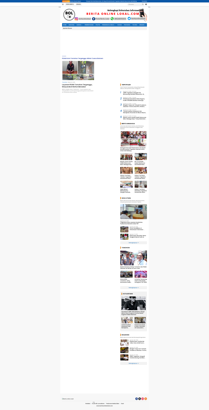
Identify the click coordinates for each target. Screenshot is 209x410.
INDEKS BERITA (70, 4)
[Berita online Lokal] (104, 14)
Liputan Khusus (67, 28)
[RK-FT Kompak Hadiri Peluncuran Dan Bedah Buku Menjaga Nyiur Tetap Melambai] (141, 156)
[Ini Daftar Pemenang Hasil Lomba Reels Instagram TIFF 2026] (141, 274)
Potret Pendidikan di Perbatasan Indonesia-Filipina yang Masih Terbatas (138, 228)
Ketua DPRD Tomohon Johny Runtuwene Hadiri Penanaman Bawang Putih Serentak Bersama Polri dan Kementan (126, 280)
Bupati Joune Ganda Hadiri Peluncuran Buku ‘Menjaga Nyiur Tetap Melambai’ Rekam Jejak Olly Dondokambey (134, 118)
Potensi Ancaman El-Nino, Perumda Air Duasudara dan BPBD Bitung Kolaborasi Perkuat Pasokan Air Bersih (140, 326)
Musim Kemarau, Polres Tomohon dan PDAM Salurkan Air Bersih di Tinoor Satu (133, 267)
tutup (60, 7)
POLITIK (98, 25)
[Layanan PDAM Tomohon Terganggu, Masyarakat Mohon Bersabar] (78, 70)
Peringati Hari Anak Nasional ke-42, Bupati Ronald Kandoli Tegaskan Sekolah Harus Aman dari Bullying (91, 1)
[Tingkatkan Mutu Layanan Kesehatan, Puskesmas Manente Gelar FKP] (133, 211)
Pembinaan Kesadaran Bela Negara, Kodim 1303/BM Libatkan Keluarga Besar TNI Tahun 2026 (134, 99)
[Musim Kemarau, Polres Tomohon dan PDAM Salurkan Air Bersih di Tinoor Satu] (133, 257)
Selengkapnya (133, 243)
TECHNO (134, 25)
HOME (64, 25)
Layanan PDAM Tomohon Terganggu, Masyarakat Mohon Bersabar (77, 85)
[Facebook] (136, 398)
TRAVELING (127, 25)
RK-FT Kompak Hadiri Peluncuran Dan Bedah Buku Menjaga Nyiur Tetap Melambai (141, 163)
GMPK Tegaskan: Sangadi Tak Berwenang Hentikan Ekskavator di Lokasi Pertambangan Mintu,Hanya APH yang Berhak (134, 93)
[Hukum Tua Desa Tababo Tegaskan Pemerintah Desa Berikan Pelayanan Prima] (126, 170)
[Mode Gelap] (146, 4)
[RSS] (145, 398)
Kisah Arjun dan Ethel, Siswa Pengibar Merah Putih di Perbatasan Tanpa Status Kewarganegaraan (138, 236)
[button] (143, 4)
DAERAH (79, 25)
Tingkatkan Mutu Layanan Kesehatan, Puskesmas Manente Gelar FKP (131, 223)
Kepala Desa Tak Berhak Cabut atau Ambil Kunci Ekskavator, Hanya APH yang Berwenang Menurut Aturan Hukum (138, 342)
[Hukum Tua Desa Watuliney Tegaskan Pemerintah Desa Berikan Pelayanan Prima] (141, 184)
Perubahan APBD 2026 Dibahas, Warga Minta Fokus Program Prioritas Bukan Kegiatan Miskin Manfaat (133, 313)
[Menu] (63, 4)
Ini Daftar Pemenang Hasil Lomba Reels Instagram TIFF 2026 (141, 280)
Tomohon (64, 82)
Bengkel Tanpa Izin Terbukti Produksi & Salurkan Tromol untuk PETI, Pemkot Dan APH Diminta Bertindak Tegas (134, 105)
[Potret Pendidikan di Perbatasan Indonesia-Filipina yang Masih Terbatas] (124, 229)
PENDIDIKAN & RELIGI (108, 25)
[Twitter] (139, 398)
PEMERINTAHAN (89, 25)
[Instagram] (142, 398)
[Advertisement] (54, 30)
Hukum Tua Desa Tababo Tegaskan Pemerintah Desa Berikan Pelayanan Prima (125, 177)
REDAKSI (78, 4)
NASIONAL (71, 25)
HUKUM (119, 25)
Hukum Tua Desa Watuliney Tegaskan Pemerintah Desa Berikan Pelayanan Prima (141, 191)
